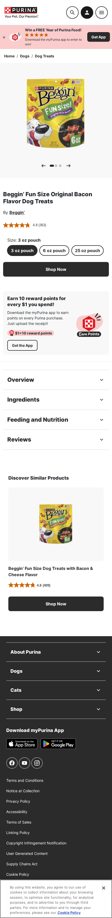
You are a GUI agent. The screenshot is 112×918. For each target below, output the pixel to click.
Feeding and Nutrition (37, 419)
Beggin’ (17, 212)
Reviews (19, 439)
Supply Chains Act (22, 864)
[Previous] (43, 166)
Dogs (24, 56)
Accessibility (16, 811)
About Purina (25, 652)
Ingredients (23, 399)
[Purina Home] (35, 12)
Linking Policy (18, 832)
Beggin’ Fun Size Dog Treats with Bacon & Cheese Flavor (50, 571)
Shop (16, 709)
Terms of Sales (18, 822)
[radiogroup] (56, 250)
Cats (15, 690)
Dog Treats (44, 56)
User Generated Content (27, 853)
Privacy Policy (18, 801)
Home (9, 56)
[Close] (4, 37)
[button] (56, 269)
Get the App (22, 345)
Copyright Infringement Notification (36, 843)
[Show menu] (101, 12)
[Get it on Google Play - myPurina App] (58, 743)
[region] (56, 899)
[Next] (68, 166)
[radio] (22, 250)
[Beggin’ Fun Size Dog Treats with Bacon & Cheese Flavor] (56, 524)
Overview (20, 379)
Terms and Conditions (24, 780)
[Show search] (72, 12)
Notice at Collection (23, 791)
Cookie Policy (17, 874)
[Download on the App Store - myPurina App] (22, 743)
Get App (98, 37)
